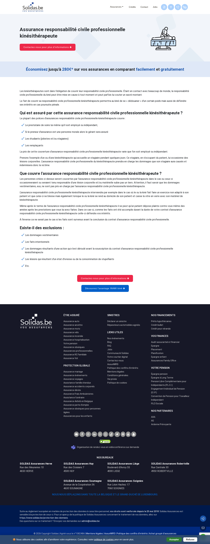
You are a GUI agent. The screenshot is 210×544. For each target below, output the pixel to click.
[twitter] (117, 434)
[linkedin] (94, 434)
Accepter (174, 539)
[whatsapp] (100, 434)
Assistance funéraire (73, 397)
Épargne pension (159, 374)
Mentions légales (115, 371)
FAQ (109, 346)
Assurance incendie (73, 336)
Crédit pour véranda (160, 328)
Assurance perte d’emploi (76, 405)
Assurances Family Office (163, 360)
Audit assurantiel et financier (165, 342)
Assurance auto (71, 321)
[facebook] (82, 434)
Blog (109, 342)
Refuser (190, 539)
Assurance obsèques (74, 347)
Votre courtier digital (117, 357)
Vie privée (112, 379)
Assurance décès (72, 390)
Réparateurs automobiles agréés (123, 325)
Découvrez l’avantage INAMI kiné (104, 288)
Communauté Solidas (118, 353)
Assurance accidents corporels (79, 386)
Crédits (132, 7)
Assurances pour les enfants (77, 416)
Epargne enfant (158, 357)
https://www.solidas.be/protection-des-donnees (44, 518)
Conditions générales (117, 375)
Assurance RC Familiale (75, 354)
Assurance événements (75, 375)
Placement (156, 349)
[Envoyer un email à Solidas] (203, 528)
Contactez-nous (115, 360)
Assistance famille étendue (77, 383)
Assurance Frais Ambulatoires (78, 394)
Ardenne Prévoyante (161, 424)
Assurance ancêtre (73, 325)
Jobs (155, 7)
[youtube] (128, 434)
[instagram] (88, 434)
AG (152, 420)
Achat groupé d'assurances (162, 533)
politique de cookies (104, 539)
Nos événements (115, 338)
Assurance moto (71, 328)
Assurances (115, 7)
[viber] (105, 434)
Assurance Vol (70, 358)
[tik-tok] (111, 434)
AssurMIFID (112, 364)
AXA (153, 417)
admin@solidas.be (90, 521)
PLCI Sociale (157, 403)
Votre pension (70, 343)
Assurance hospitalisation (76, 340)
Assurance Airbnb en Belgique (78, 401)
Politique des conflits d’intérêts (122, 368)
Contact (144, 7)
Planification (157, 353)
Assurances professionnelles (78, 351)
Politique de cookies (117, 383)
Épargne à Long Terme (162, 377)
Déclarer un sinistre (117, 321)
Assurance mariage (73, 371)
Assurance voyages (73, 379)
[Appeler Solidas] (203, 519)
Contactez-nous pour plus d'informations (47, 47)
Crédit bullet (157, 325)
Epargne (155, 346)
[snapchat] (133, 434)
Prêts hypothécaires (161, 321)
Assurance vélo (71, 332)
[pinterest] (123, 434)
